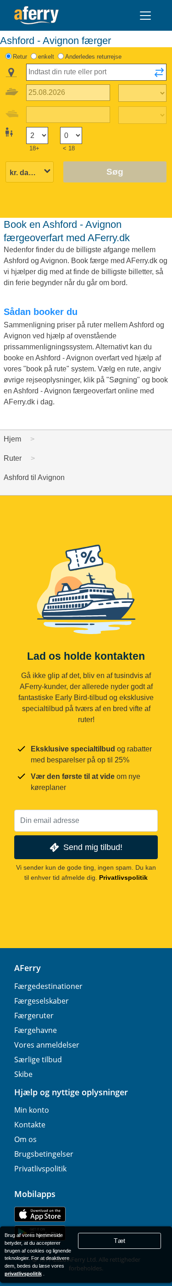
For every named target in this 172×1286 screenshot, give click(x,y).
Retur (20, 56)
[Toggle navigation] (145, 15)
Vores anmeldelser (46, 1045)
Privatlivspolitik (123, 877)
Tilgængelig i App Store (40, 1214)
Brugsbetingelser (43, 1154)
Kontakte (29, 1125)
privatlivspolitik (23, 1273)
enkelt (46, 56)
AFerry (27, 967)
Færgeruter (34, 1015)
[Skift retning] (159, 75)
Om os (25, 1139)
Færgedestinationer (48, 986)
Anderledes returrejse (93, 56)
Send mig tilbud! (92, 847)
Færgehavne (35, 1030)
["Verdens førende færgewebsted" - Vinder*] (36, 15)
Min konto (31, 1110)
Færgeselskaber (41, 1001)
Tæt (119, 1240)
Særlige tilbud (38, 1059)
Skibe (23, 1074)
